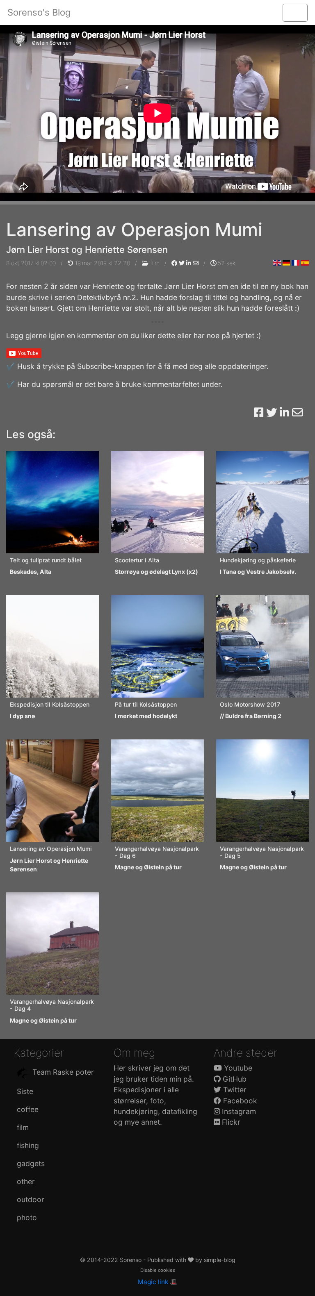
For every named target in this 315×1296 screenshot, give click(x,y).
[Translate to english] (277, 262)
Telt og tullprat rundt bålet (46, 560)
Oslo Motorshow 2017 (250, 704)
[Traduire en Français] (295, 262)
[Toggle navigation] (295, 13)
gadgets (31, 1163)
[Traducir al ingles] (305, 262)
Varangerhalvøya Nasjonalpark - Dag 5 (262, 852)
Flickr (230, 1122)
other (26, 1181)
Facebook (239, 1100)
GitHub (234, 1079)
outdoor (30, 1199)
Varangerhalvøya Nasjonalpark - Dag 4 (52, 1005)
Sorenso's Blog (39, 12)
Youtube (237, 1068)
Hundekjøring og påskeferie (258, 560)
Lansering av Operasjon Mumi (51, 848)
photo (27, 1217)
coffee (28, 1109)
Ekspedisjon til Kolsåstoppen (49, 704)
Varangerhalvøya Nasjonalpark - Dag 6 (157, 852)
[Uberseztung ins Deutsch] (286, 262)
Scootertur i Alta (137, 560)
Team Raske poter (62, 1072)
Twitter (234, 1089)
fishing (28, 1145)
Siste (25, 1091)
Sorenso (131, 1259)
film (154, 262)
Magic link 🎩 (158, 1282)
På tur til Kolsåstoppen (146, 704)
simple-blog (219, 1259)
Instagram (238, 1111)
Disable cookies (157, 1270)
